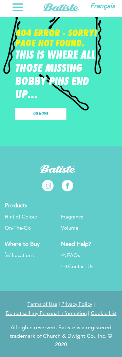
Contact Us (80, 267)
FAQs (73, 255)
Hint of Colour (21, 217)
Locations (23, 255)
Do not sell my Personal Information (46, 313)
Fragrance (72, 217)
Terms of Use (42, 304)
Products (16, 205)
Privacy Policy (76, 304)
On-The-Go (18, 228)
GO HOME (40, 113)
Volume (69, 228)
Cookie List (104, 313)
